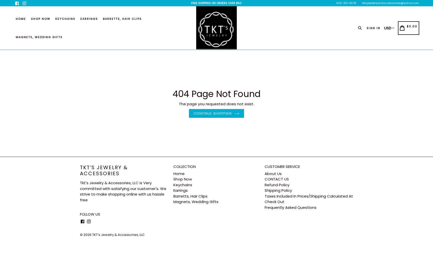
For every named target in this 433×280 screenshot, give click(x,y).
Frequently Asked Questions (290, 207)
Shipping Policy (278, 190)
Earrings (89, 19)
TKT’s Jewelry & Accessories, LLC (118, 234)
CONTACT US (277, 179)
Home (21, 19)
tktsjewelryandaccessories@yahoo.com (390, 3)
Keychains (65, 19)
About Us (273, 173)
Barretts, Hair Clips (122, 19)
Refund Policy (277, 185)
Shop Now (40, 19)
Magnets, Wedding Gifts (39, 37)
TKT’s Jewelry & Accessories (104, 170)
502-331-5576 (346, 3)
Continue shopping (213, 113)
